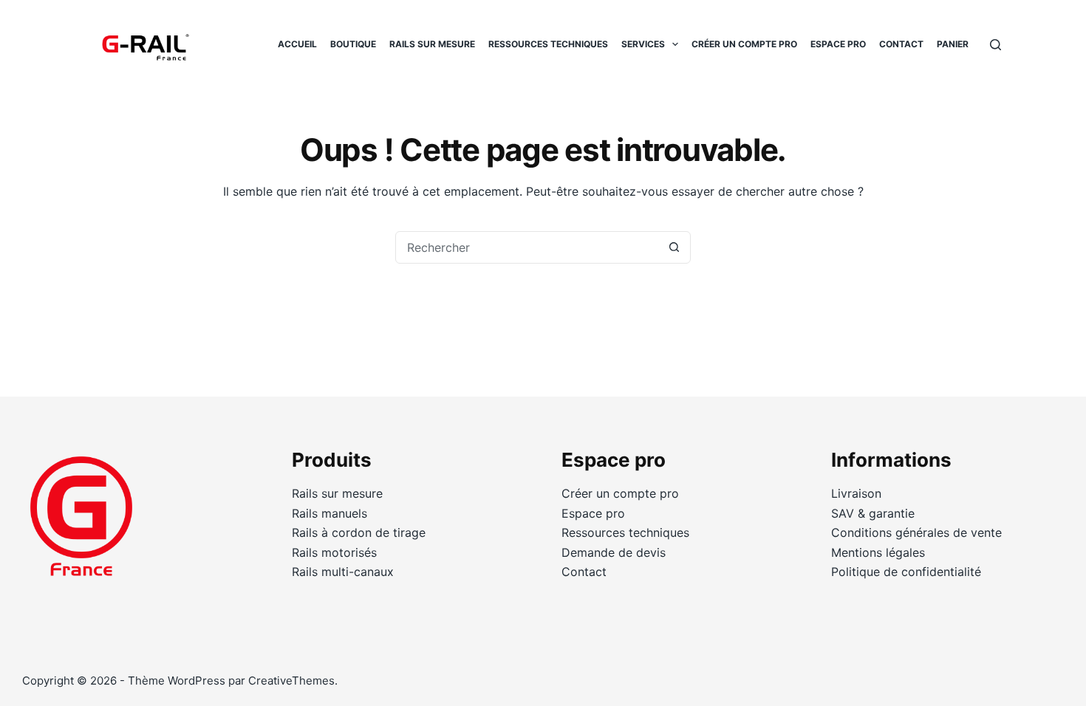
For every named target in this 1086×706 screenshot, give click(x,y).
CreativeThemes (291, 681)
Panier (953, 43)
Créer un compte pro (744, 43)
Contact (901, 43)
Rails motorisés (334, 552)
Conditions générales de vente (916, 532)
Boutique (353, 43)
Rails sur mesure (432, 43)
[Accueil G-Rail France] (81, 524)
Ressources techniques (548, 43)
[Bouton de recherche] (674, 247)
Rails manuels (329, 513)
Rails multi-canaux (343, 571)
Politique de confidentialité (906, 571)
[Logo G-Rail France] (144, 44)
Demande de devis (613, 552)
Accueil (297, 43)
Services (643, 43)
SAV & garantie (873, 513)
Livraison (856, 493)
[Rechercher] (995, 44)
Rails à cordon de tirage (359, 532)
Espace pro (838, 43)
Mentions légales (878, 552)
